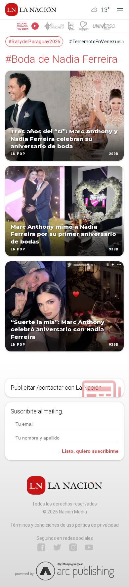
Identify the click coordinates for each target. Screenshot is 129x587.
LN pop (18, 154)
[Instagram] (73, 547)
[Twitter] (57, 547)
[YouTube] (89, 547)
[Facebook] (41, 547)
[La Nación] (30, 9)
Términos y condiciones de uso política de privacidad (64, 525)
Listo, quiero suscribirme (90, 451)
